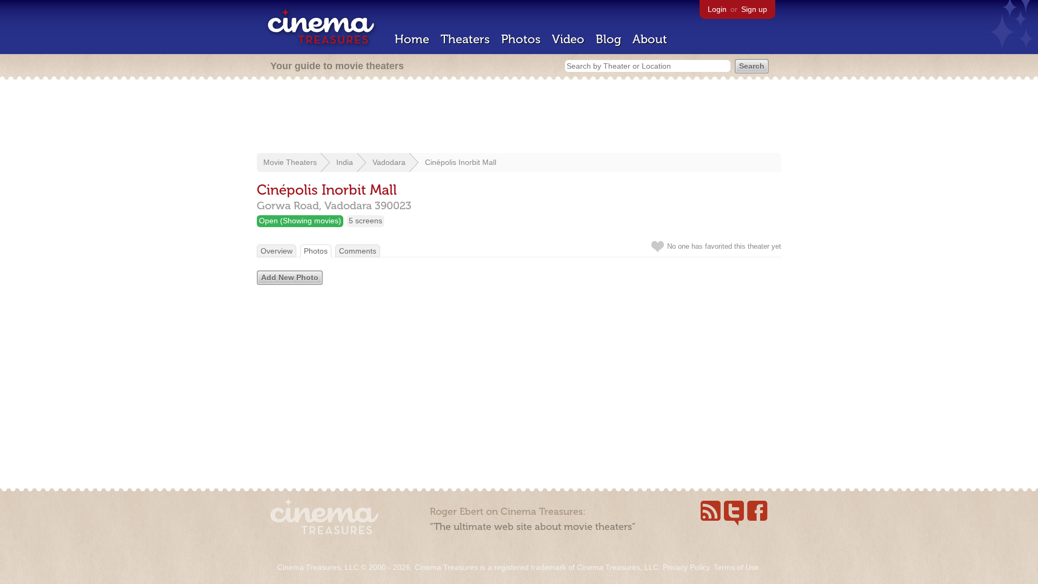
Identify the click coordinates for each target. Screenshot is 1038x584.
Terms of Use (736, 567)
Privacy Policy (686, 567)
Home (412, 39)
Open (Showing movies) (300, 220)
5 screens (365, 220)
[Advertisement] (519, 117)
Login (717, 9)
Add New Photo (289, 277)
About (650, 39)
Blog (608, 39)
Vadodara (388, 162)
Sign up (754, 9)
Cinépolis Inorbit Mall (460, 162)
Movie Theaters (290, 162)
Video (568, 39)
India (344, 162)
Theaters (465, 39)
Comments (357, 251)
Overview (276, 251)
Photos (521, 39)
